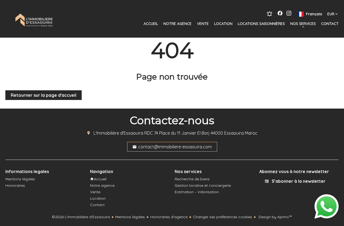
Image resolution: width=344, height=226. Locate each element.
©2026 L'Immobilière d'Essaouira (81, 216)
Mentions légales (130, 216)
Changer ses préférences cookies (222, 216)
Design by (274, 216)
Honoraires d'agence (169, 216)
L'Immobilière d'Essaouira (118, 133)
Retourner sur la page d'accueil (43, 95)
